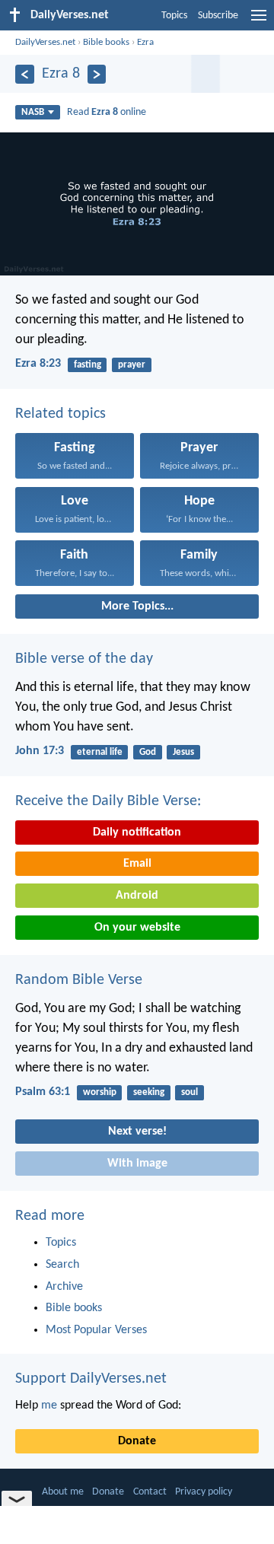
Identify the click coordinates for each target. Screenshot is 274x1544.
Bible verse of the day (84, 659)
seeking (148, 1092)
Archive (64, 1287)
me (49, 1405)
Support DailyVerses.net (91, 1378)
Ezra (145, 42)
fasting (87, 365)
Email (137, 864)
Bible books (106, 42)
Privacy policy (203, 1492)
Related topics (60, 414)
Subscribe (218, 15)
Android (137, 896)
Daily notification (137, 832)
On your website (137, 928)
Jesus (183, 752)
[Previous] (24, 74)
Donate (137, 1441)
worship (99, 1092)
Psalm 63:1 (42, 1092)
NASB (32, 112)
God (147, 752)
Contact (150, 1492)
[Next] (97, 74)
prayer (131, 365)
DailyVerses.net (45, 42)
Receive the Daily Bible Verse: (108, 801)
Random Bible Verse (78, 980)
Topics (174, 15)
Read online (106, 112)
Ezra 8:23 (38, 364)
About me (63, 1492)
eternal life (100, 752)
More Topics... (137, 606)
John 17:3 (39, 751)
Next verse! (137, 1131)
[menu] (259, 21)
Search (62, 1265)
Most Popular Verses (96, 1330)
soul (189, 1092)
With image (137, 1163)
